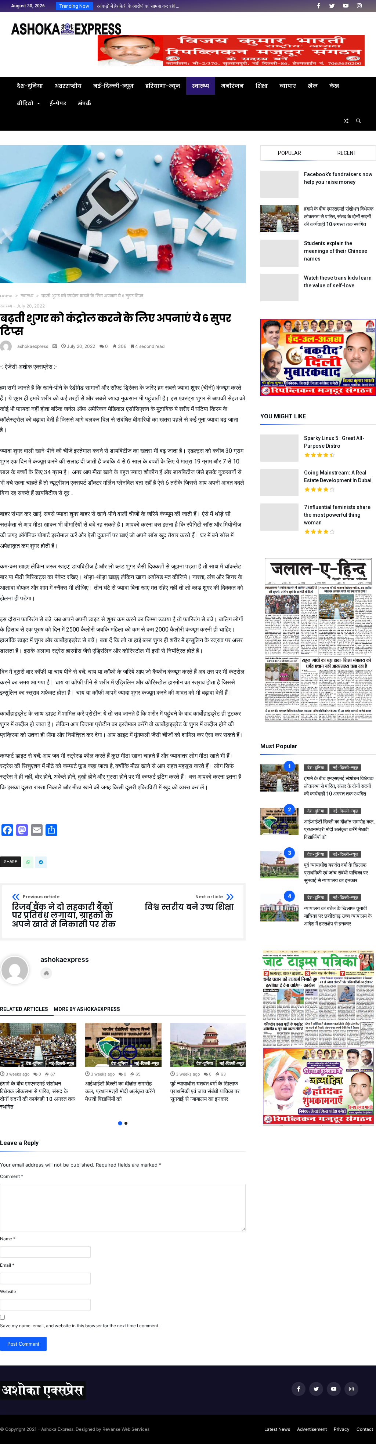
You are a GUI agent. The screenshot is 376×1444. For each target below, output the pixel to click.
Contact (365, 1429)
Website (8, 1291)
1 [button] (120, 1123)
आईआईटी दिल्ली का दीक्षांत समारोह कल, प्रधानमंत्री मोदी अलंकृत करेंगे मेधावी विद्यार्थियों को (120, 1091)
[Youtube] (345, 6)
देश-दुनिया (34, 1063)
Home (6, 296)
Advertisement (312, 1429)
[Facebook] (318, 6)
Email (7, 1265)
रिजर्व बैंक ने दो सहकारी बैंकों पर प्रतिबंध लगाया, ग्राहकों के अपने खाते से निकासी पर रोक (64, 912)
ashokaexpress (32, 346)
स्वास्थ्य (27, 296)
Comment (11, 1176)
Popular (289, 153)
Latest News (277, 1429)
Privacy (342, 1429)
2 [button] (125, 1123)
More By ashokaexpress (87, 1009)
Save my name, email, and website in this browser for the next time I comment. (79, 1325)
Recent (347, 153)
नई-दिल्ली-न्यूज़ (61, 1063)
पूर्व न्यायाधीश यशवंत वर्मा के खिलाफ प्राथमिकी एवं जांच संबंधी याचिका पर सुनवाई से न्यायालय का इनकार (205, 1091)
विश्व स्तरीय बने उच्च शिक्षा (189, 903)
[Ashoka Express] (66, 23)
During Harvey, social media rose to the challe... (145, 6)
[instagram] (359, 6)
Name (7, 1238)
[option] (38, 1067)
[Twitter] (332, 6)
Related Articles (24, 1009)
